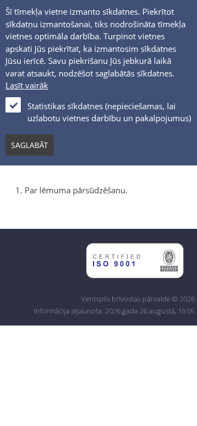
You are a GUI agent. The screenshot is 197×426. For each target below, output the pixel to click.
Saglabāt (29, 145)
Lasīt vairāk (26, 85)
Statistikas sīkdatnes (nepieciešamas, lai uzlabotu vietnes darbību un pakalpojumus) (109, 112)
